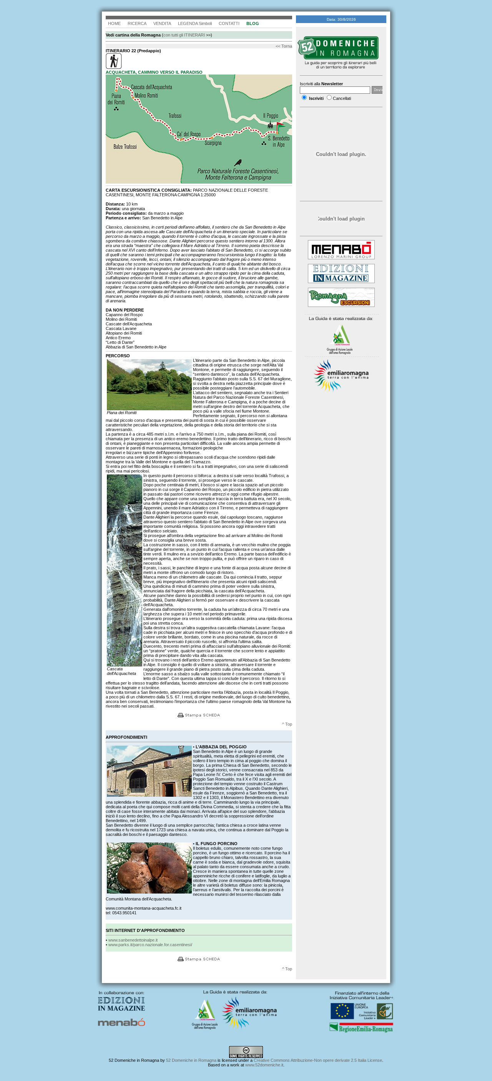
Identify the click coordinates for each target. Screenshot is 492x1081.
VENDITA (162, 23)
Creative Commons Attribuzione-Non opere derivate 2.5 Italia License (318, 1060)
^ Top (287, 724)
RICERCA (137, 23)
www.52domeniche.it (264, 1065)
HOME (114, 23)
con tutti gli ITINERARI (184, 35)
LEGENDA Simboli (195, 23)
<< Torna (284, 46)
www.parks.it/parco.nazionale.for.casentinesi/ (150, 944)
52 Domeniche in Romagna (191, 1060)
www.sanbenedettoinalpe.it (133, 940)
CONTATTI (229, 23)
